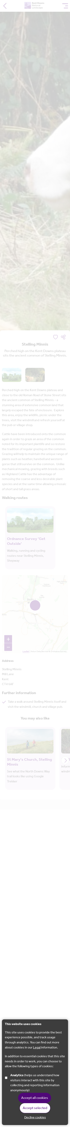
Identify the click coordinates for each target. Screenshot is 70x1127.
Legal (36, 1048)
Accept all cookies (34, 1098)
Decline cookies (35, 1117)
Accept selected (35, 1108)
